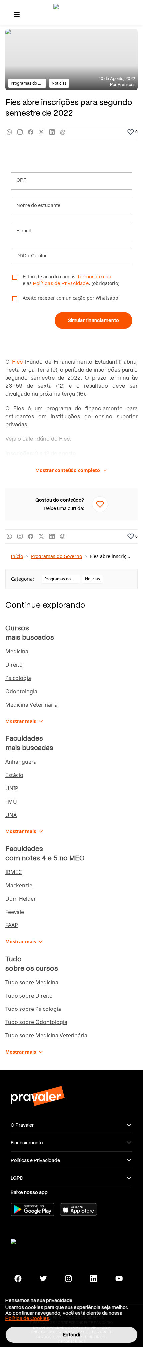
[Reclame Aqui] (37, 1240)
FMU (11, 801)
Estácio (14, 775)
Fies (17, 362)
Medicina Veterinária (31, 704)
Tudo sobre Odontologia (36, 1022)
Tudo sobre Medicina (31, 982)
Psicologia (18, 678)
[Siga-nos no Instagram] (68, 1278)
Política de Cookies (27, 1318)
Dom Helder (20, 898)
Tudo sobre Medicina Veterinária (46, 1035)
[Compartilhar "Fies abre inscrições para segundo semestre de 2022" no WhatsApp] (9, 132)
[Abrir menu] (16, 14)
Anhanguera (21, 761)
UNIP (11, 788)
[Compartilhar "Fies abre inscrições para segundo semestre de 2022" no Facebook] (31, 132)
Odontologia (21, 691)
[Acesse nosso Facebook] (18, 1278)
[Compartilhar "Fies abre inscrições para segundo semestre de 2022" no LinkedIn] (52, 132)
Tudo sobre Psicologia (33, 1008)
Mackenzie (18, 885)
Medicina (16, 651)
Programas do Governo (56, 556)
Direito (14, 664)
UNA (11, 814)
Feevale (14, 911)
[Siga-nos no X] (43, 1278)
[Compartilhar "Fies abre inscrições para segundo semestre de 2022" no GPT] (63, 132)
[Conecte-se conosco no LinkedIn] (93, 1278)
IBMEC (13, 872)
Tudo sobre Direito (29, 995)
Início (17, 556)
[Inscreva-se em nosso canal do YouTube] (119, 1278)
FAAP (11, 925)
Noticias (92, 579)
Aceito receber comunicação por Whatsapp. (71, 298)
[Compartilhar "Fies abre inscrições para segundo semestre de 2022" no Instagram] (20, 132)
